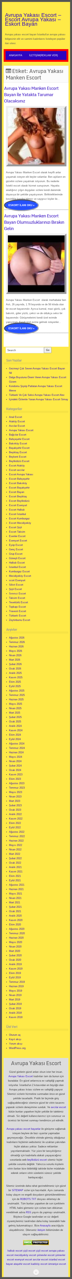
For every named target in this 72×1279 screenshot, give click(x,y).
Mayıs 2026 (15, 650)
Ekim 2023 (15, 778)
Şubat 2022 (15, 858)
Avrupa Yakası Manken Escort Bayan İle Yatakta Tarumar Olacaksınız (31, 94)
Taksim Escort (17, 598)
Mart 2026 (14, 659)
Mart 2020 (14, 951)
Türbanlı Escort (17, 615)
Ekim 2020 (15, 924)
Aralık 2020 (15, 915)
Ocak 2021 (15, 911)
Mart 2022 (14, 853)
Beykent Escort (17, 456)
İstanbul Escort (17, 567)
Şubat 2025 (15, 717)
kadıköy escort (39, 1263)
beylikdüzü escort (37, 1159)
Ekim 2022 (15, 823)
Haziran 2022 (16, 840)
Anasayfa (15, 55)
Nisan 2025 (15, 708)
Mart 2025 (14, 712)
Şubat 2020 (15, 955)
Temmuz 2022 (17, 836)
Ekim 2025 (15, 681)
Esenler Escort (17, 536)
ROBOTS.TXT (28, 1199)
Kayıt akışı (15, 1039)
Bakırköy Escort (18, 443)
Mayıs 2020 (15, 942)
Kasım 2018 (15, 1017)
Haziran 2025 (16, 699)
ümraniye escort (57, 1263)
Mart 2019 (14, 999)
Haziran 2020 (16, 937)
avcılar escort (58, 1107)
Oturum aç (15, 1034)
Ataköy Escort (17, 421)
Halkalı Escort (17, 562)
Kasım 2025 (15, 677)
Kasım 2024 (15, 730)
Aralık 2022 (15, 814)
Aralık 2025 (15, 673)
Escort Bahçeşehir (19, 478)
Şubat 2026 (15, 664)
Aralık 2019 (15, 964)
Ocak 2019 (15, 1008)
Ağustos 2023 (16, 783)
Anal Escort (15, 417)
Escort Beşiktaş (18, 496)
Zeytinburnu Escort (19, 620)
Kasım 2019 (15, 968)
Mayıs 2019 (15, 990)
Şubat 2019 (15, 1004)
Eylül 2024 (15, 739)
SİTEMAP (17, 1190)
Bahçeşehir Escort (19, 439)
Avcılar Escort (17, 425)
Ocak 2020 (15, 959)
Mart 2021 (14, 902)
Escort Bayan (16, 492)
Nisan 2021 (15, 898)
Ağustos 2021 (16, 884)
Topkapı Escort (17, 606)
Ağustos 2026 (16, 637)
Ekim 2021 (15, 876)
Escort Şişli (15, 527)
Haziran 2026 (16, 646)
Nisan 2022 (15, 849)
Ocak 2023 (15, 809)
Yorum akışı (15, 1043)
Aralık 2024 (15, 725)
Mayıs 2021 (15, 893)
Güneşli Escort (17, 558)
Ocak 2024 (15, 770)
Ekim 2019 (15, 973)
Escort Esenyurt (18, 505)
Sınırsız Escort (17, 593)
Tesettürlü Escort (18, 602)
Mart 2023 (14, 801)
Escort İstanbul (17, 514)
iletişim (41, 1230)
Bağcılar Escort (17, 434)
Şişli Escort (15, 589)
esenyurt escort (23, 1259)
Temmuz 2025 (17, 695)
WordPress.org (17, 1048)
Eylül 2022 (15, 827)
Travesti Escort (17, 611)
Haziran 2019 (16, 986)
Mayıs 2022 (15, 845)
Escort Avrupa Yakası (21, 474)
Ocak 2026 (15, 668)
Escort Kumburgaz (19, 518)
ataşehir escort (22, 1263)
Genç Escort (16, 549)
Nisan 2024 (15, 761)
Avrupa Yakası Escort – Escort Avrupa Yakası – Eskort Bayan (33, 19)
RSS (28, 1212)
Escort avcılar (17, 470)
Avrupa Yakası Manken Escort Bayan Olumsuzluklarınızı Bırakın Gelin (34, 222)
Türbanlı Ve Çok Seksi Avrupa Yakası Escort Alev (37, 395)
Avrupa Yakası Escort (21, 430)
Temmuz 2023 (17, 787)
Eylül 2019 (15, 977)
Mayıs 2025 (15, 703)
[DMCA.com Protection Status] (36, 1242)
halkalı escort (14, 1250)
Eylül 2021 (15, 880)
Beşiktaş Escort (18, 452)
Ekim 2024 (15, 734)
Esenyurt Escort (18, 540)
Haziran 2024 (16, 752)
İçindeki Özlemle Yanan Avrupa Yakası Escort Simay (38, 399)
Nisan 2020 (15, 946)
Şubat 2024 (15, 765)
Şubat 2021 (15, 906)
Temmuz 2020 (17, 933)
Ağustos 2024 (16, 743)
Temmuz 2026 (17, 642)
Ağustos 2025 (16, 690)
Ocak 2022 (15, 862)
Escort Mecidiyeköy (20, 523)
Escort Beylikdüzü (19, 500)
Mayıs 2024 (15, 756)
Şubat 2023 (15, 805)
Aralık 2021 (15, 867)
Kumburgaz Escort (19, 571)
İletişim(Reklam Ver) (43, 55)
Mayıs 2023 (15, 792)
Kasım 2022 (15, 818)
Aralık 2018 (15, 1012)
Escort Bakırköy (18, 483)
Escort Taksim (17, 531)
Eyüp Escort (16, 545)
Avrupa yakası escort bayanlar (24, 1128)
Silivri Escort (16, 584)
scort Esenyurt (17, 580)
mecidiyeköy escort (25, 1255)
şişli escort (29, 1250)
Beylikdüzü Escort (19, 461)
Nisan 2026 (15, 655)
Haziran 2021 (16, 889)
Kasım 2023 (15, 774)
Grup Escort (15, 553)
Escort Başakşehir (19, 487)
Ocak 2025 (15, 721)
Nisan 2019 (15, 995)
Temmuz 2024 (17, 748)
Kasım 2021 (15, 871)
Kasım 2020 (15, 920)
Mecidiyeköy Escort (20, 575)
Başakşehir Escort (19, 447)
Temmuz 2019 (17, 981)
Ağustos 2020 (16, 928)
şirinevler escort (46, 1255)
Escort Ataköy (17, 465)
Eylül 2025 (15, 686)
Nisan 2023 (15, 796)
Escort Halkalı (17, 509)
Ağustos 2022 (16, 831)
